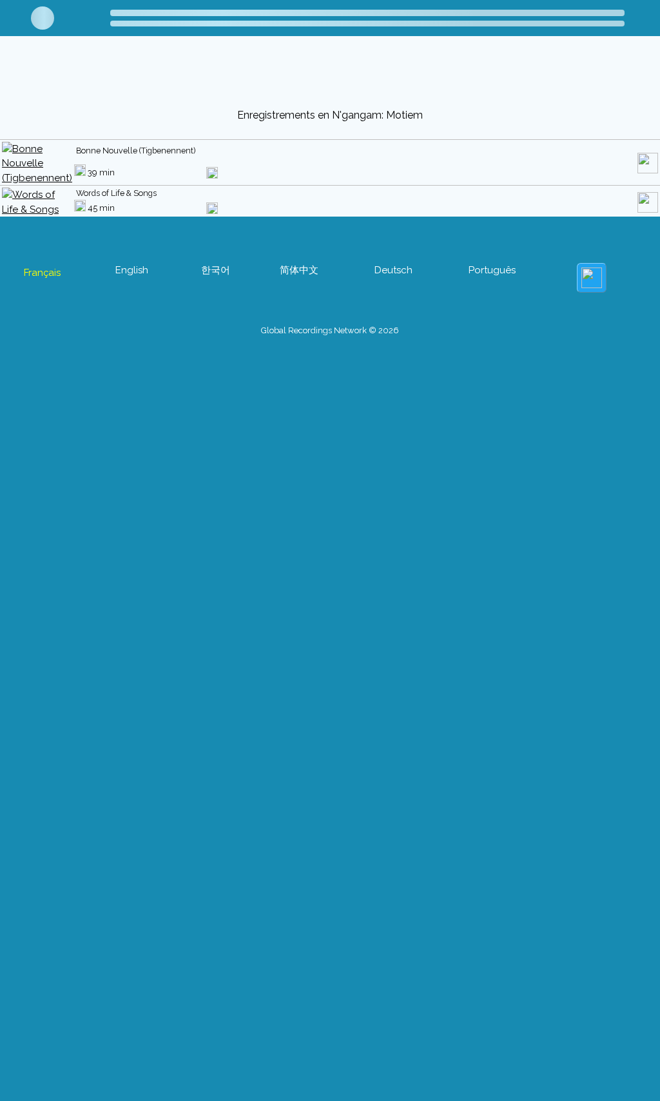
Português (492, 270)
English (131, 270)
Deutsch (393, 270)
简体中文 (299, 270)
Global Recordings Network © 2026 (330, 330)
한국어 (215, 270)
